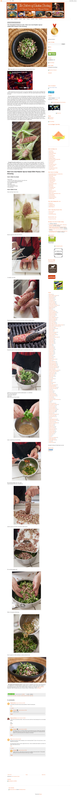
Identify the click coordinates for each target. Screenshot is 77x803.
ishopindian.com (51, 204)
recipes (53, 240)
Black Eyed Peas (52, 296)
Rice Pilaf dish (51, 356)
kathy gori (15, 710)
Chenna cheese (51, 299)
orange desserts (52, 421)
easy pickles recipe (52, 405)
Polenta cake (51, 351)
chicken (50, 383)
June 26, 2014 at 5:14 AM (17, 739)
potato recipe (51, 425)
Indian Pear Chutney (52, 318)
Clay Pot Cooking (52, 302)
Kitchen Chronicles (52, 165)
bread (50, 381)
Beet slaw (50, 294)
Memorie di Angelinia (52, 191)
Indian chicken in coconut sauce (54, 326)
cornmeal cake (51, 398)
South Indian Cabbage (53, 365)
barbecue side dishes (13, 695)
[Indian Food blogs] (54, 36)
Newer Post (9, 774)
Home (27, 774)
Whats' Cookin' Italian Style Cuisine (55, 193)
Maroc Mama (51, 186)
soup (50, 436)
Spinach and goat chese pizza (54, 370)
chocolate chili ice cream (53, 387)
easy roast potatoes (52, 408)
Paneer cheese (51, 343)
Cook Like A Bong (52, 155)
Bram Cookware (51, 211)
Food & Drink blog (50, 118)
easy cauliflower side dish (53, 404)
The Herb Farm (51, 188)
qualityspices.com (52, 205)
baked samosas (51, 376)
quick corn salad (52, 427)
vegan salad (31, 695)
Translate (56, 99)
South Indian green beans (53, 366)
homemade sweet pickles (53, 414)
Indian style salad (52, 333)
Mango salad (51, 340)
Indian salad (51, 329)
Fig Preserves (51, 310)
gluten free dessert (52, 410)
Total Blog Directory (22, 789)
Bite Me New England (52, 175)
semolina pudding (52, 431)
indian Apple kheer (52, 416)
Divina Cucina (51, 192)
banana (50, 377)
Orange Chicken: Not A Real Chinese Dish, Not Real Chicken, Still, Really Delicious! (57, 227)
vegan (50, 441)
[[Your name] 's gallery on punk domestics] (58, 102)
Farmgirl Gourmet (52, 177)
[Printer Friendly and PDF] (11, 694)
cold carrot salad (52, 393)
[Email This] (27, 694)
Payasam (50, 345)
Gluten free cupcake (52, 311)
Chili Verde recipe (52, 301)
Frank (11, 739)
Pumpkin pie (51, 354)
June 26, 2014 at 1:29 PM (22, 729)
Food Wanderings (52, 178)
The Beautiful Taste (52, 187)
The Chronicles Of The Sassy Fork (54, 159)
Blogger (40, 794)
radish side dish (51, 430)
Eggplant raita (51, 307)
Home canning (51, 316)
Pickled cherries (51, 349)
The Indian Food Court (52, 164)
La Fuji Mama (51, 182)
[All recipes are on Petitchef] (51, 278)
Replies (12, 708)
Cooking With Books (52, 180)
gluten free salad (26, 695)
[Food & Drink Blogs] (51, 117)
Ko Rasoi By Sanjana (52, 153)
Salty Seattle (51, 176)
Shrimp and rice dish (52, 362)
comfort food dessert (52, 394)
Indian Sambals (51, 321)
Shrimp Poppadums (52, 361)
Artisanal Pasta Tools (52, 218)
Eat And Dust (51, 154)
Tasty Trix (50, 189)
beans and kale (51, 378)
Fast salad (22, 695)
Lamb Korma (51, 338)
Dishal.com (51, 203)
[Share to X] (29, 694)
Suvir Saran (51, 150)
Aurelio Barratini (51, 194)
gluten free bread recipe (53, 409)
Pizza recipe (51, 350)
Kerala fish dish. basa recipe (53, 337)
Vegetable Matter (52, 198)
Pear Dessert (51, 348)
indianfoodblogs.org (51, 261)
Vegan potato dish (52, 373)
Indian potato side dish (53, 328)
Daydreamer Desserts (52, 197)
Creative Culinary (52, 181)
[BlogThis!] (28, 694)
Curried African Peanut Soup (54, 305)
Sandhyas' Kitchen (52, 158)
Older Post (43, 774)
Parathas (50, 344)
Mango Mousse (51, 339)
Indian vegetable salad (53, 334)
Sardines (50, 360)
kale (50, 417)
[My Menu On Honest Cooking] (58, 257)
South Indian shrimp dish (53, 367)
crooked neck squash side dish (54, 399)
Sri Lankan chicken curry (53, 371)
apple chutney (51, 375)
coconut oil (51, 392)
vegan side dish (51, 442)
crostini (50, 400)
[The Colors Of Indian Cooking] (48, 88)
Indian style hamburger (53, 332)
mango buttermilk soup (53, 419)
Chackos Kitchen (52, 161)
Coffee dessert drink (52, 304)
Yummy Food (51, 166)
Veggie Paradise (51, 169)
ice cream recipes (52, 415)
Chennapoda (51, 300)
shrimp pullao (51, 433)
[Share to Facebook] (31, 694)
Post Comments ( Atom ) (16, 776)
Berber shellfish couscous (53, 295)
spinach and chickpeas (53, 437)
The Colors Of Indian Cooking (52, 87)
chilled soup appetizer (52, 384)
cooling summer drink (52, 395)
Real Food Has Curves (52, 183)
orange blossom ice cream (53, 420)
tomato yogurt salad (52, 439)
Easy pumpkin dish (52, 306)
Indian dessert (51, 327)
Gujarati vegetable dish (53, 312)
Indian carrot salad (52, 322)
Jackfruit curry (51, 335)
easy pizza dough (52, 406)
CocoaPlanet (41, 686)
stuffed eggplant (51, 438)
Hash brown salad (52, 313)
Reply (12, 714)
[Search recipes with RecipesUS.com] (51, 121)
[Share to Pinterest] (32, 694)
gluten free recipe (52, 411)
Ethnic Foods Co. (52, 206)
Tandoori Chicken (52, 372)
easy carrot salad (52, 403)
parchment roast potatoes (53, 422)
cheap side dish (51, 382)
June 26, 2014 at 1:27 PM (22, 710)
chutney (50, 389)
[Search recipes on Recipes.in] (51, 62)
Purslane (50, 355)
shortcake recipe (52, 432)
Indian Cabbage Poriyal (53, 317)
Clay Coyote (51, 212)
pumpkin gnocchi (52, 426)
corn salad (18, 695)
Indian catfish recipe (52, 323)
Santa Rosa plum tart (52, 359)
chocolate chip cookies (53, 388)
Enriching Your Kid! (52, 160)
